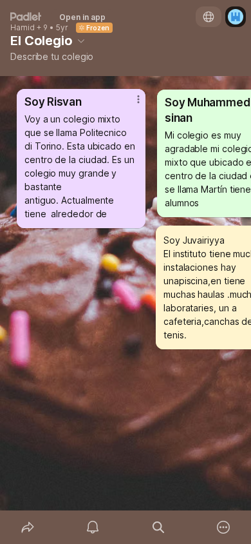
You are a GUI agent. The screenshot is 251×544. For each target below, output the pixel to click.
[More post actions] (130, 104)
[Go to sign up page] (235, 16)
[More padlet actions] (224, 527)
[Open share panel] (28, 527)
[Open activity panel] (93, 527)
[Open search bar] (158, 527)
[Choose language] (208, 16)
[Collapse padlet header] (81, 40)
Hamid (22, 27)
